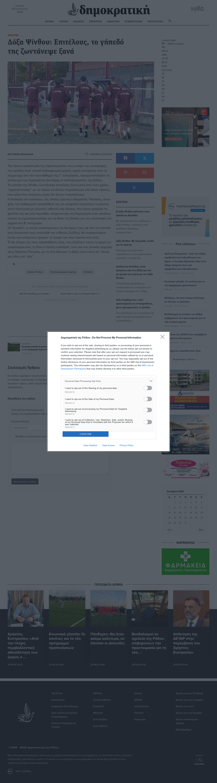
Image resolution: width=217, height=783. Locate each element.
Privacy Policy (126, 445)
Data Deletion (90, 445)
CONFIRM (86, 434)
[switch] (148, 388)
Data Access (108, 445)
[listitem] (108, 381)
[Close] (163, 338)
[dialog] (108, 391)
